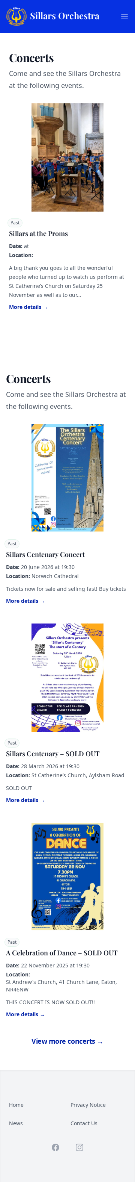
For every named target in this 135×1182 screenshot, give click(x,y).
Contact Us (84, 1123)
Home (16, 1104)
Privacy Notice (88, 1104)
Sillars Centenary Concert (45, 554)
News (16, 1123)
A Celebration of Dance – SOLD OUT (62, 952)
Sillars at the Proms (38, 233)
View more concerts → (68, 1041)
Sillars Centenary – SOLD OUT (53, 753)
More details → (28, 306)
